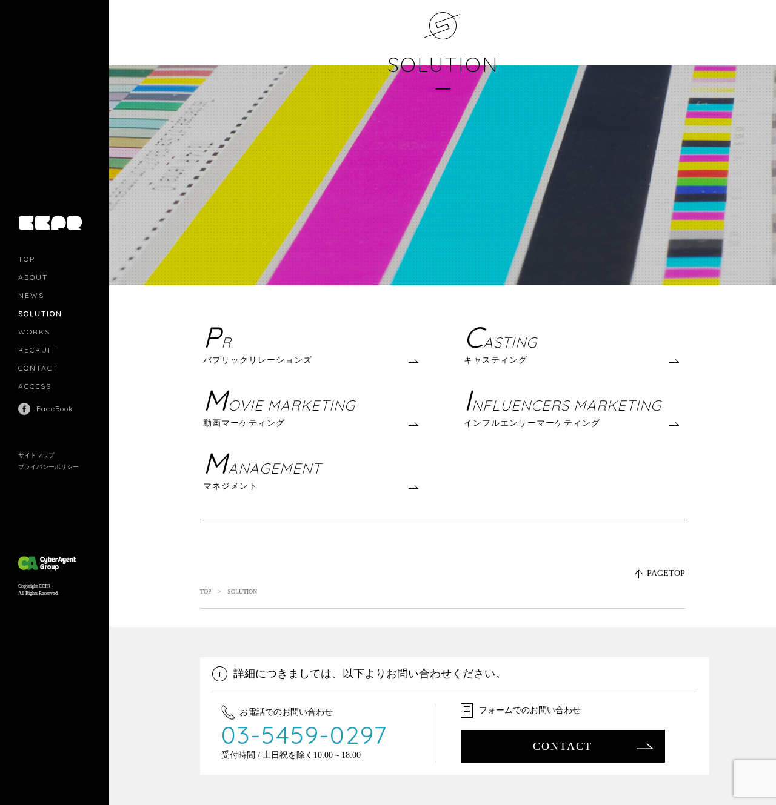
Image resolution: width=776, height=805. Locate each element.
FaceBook (55, 408)
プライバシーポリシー (48, 466)
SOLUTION (40, 313)
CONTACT (38, 368)
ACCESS (35, 386)
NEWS (31, 295)
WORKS (34, 331)
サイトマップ (36, 455)
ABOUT (33, 277)
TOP (26, 258)
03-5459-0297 (304, 735)
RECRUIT (37, 349)
